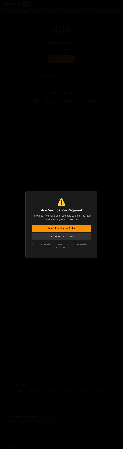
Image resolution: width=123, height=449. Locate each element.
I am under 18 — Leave (61, 236)
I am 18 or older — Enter (61, 228)
